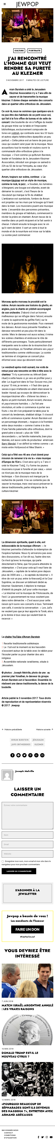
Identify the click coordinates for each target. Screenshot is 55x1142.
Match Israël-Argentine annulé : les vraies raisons (27, 1007)
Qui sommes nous (10, 1130)
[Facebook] (12, 755)
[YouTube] (51, 1137)
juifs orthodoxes (21, 744)
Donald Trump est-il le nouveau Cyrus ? (20, 1055)
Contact (8, 1133)
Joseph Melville (24, 771)
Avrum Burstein (20, 740)
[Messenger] (18, 755)
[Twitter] (24, 755)
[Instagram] (47, 1137)
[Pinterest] (30, 755)
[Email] (42, 755)
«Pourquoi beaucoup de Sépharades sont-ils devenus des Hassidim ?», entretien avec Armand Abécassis (27, 1109)
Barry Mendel (9, 443)
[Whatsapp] (36, 755)
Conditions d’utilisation (10, 1136)
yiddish (15, 133)
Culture (19, 50)
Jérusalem (38, 740)
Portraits (34, 50)
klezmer (15, 180)
